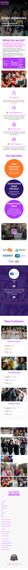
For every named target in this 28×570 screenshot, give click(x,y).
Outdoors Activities (5, 522)
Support (3, 512)
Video (2, 516)
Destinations (4, 506)
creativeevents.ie (5, 549)
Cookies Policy (10, 564)
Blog (2, 514)
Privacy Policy (18, 564)
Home (2, 504)
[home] (4, 3)
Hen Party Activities (5, 524)
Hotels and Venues (5, 531)
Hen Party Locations (6, 526)
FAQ (2, 510)
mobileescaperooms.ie (6, 545)
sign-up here (14, 103)
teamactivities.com (6, 541)
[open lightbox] (14, 231)
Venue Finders (4, 535)
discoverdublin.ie (5, 547)
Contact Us (4, 508)
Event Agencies (5, 533)
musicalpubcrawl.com (6, 543)
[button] (26, 3)
